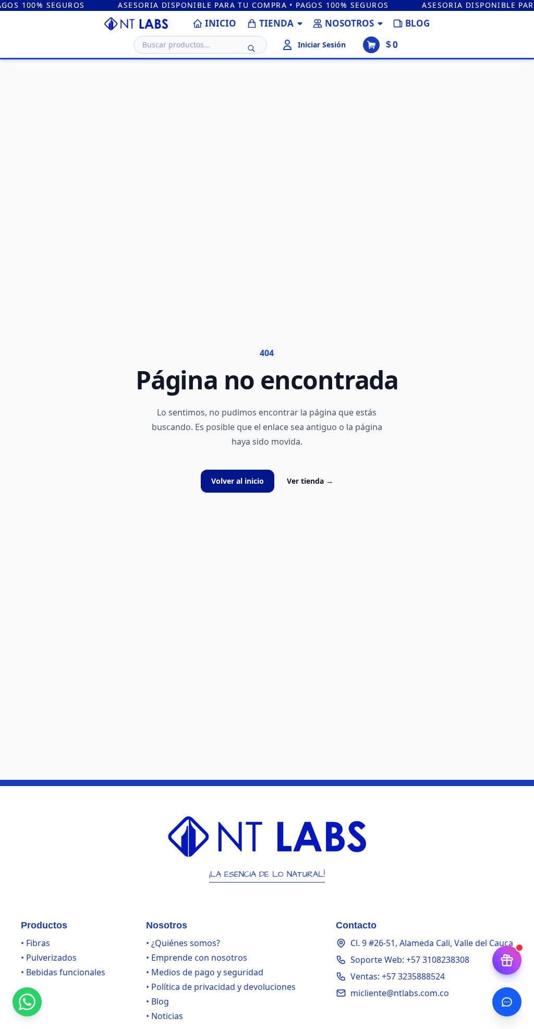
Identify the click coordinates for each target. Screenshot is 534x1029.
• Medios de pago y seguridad (204, 972)
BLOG (417, 23)
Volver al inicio (237, 481)
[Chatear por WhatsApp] (27, 1001)
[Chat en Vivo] (506, 1001)
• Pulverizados (49, 957)
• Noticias (164, 1016)
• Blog (157, 1001)
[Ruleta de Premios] (506, 960)
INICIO (220, 23)
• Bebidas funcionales (63, 972)
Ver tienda (310, 481)
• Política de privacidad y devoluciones (221, 987)
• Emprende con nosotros (196, 957)
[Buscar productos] (251, 48)
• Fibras (35, 943)
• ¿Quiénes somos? (183, 943)
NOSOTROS (349, 23)
